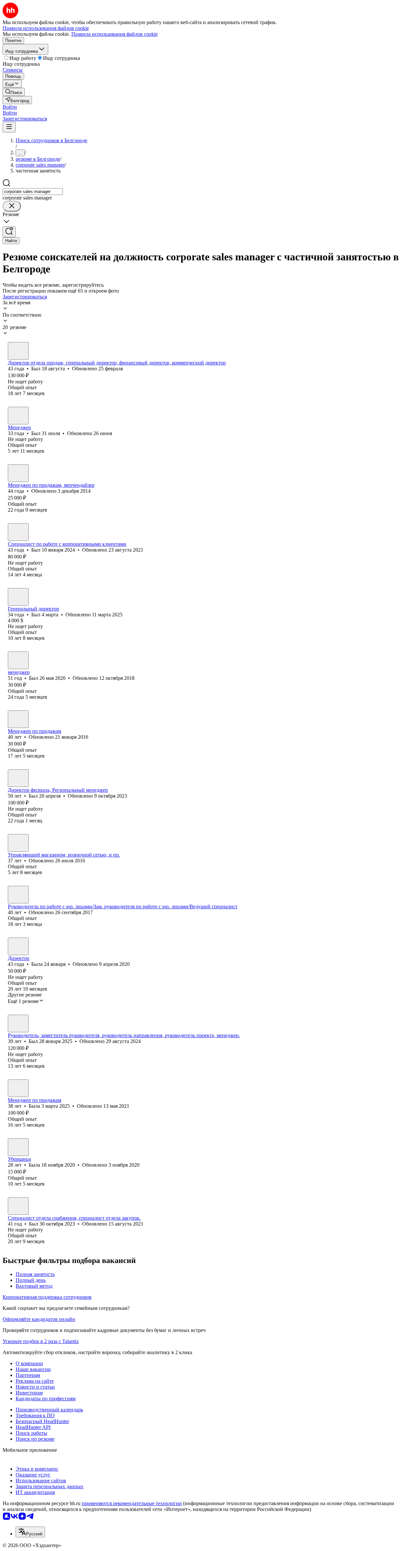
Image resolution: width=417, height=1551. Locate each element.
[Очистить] (12, 206)
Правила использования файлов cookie (114, 34)
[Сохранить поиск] (9, 231)
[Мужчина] (18, 351)
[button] (10, 107)
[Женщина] (18, 473)
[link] (14, 92)
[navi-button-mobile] (9, 127)
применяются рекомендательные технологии (132, 1503)
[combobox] (33, 191)
